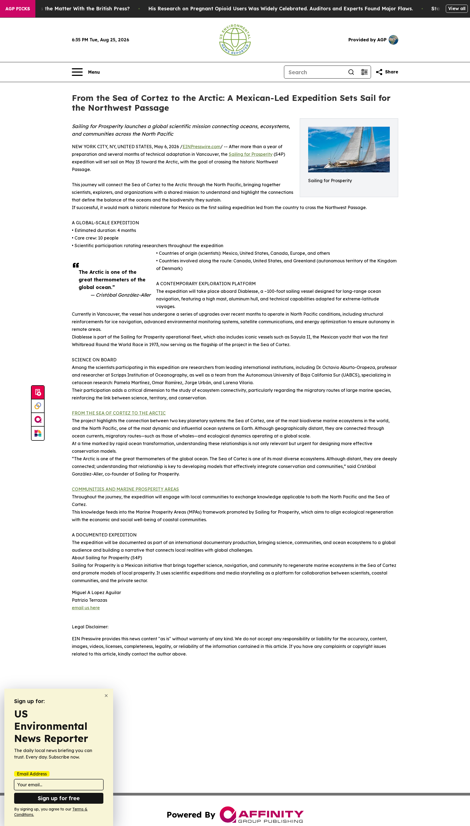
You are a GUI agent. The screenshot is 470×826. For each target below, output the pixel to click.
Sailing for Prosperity (251, 154)
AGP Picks (17, 8)
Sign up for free (59, 798)
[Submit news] (38, 392)
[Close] (106, 695)
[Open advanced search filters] (364, 72)
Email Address (32, 774)
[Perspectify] (38, 406)
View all (456, 8)
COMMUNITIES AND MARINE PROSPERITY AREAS (125, 489)
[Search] (351, 72)
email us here (86, 607)
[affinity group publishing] (38, 420)
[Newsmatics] (38, 433)
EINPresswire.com (201, 146)
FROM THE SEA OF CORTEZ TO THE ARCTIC (119, 413)
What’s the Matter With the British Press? (78, 8)
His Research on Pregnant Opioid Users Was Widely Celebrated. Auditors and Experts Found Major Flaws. (280, 8)
